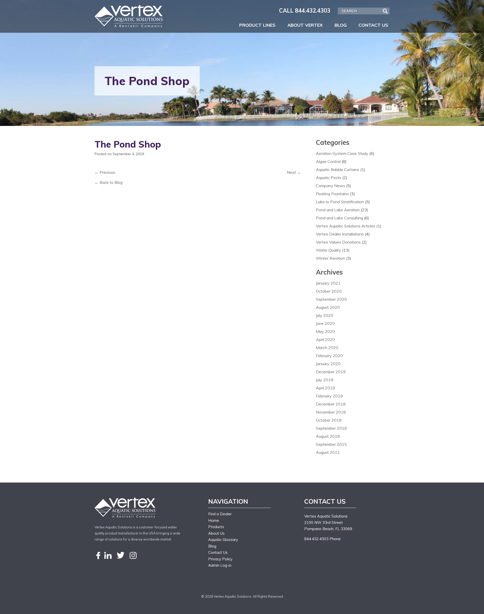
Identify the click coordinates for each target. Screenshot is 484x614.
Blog (341, 25)
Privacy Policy (220, 559)
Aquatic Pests (328, 177)
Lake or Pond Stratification (340, 201)
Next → (294, 172)
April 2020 (325, 339)
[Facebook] (98, 555)
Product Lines (257, 25)
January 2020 (328, 363)
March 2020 (327, 347)
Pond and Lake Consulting (339, 217)
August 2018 (328, 436)
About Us (216, 533)
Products (216, 526)
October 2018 (329, 420)
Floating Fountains (332, 193)
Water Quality (328, 250)
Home (213, 520)
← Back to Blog (109, 182)
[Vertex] (129, 16)
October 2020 (329, 291)
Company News (330, 185)
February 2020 (329, 355)
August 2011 (328, 452)
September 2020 (331, 299)
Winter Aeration (330, 258)
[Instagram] (133, 555)
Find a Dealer (220, 513)
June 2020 (325, 323)
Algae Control (328, 161)
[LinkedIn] (108, 555)
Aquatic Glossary (223, 539)
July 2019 (324, 379)
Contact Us (373, 25)
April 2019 (325, 387)
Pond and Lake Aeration (338, 209)
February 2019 (329, 395)
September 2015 (331, 444)
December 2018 (331, 403)
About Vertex (305, 25)
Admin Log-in (219, 565)
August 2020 (328, 307)
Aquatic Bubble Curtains (337, 169)
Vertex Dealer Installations (340, 233)
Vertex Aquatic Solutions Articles (345, 225)
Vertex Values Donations (338, 242)
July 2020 (324, 315)
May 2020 (325, 331)
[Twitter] (120, 555)
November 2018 (331, 412)
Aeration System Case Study (342, 153)
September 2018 (331, 428)
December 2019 (331, 371)
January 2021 (328, 283)
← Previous (105, 172)
